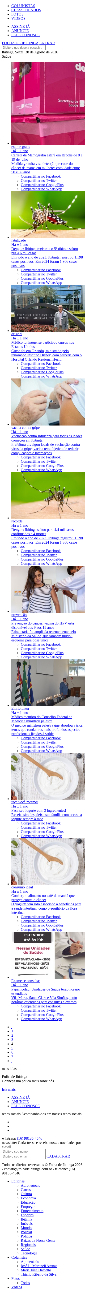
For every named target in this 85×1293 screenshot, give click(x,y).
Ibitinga (26, 1219)
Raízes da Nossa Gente (38, 1240)
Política (26, 1236)
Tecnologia (29, 1253)
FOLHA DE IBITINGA (20, 43)
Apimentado (30, 1262)
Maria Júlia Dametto (36, 1270)
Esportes (27, 1215)
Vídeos (16, 1287)
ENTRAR (47, 43)
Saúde (25, 1249)
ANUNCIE (20, 31)
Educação (28, 1202)
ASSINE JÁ (20, 26)
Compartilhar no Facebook (41, 176)
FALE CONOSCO (25, 35)
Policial (26, 1232)
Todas (25, 1283)
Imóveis (27, 1223)
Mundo (26, 1228)
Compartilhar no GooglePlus (42, 185)
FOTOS (17, 14)
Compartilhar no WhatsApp (41, 189)
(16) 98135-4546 (29, 1138)
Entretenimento (32, 1211)
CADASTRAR (58, 1156)
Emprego (27, 1207)
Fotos (15, 1279)
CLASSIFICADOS (26, 10)
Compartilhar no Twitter (39, 181)
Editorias (18, 1181)
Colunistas (19, 1257)
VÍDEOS (18, 18)
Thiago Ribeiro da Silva (38, 1274)
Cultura (26, 1194)
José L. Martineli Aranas (39, 1266)
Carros (26, 1190)
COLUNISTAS (23, 6)
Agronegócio (30, 1185)
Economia (28, 1198)
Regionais (28, 1245)
